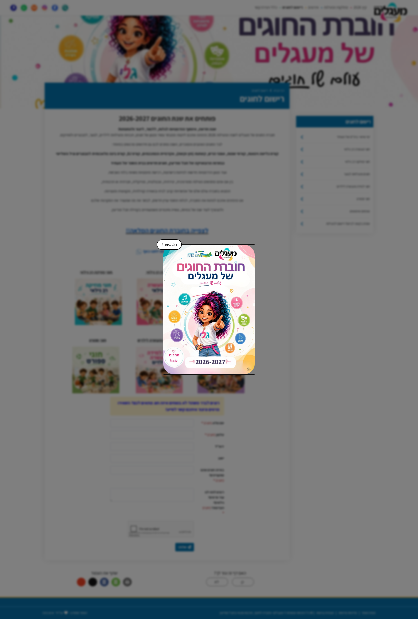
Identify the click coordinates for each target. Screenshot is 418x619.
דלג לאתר (168, 243)
